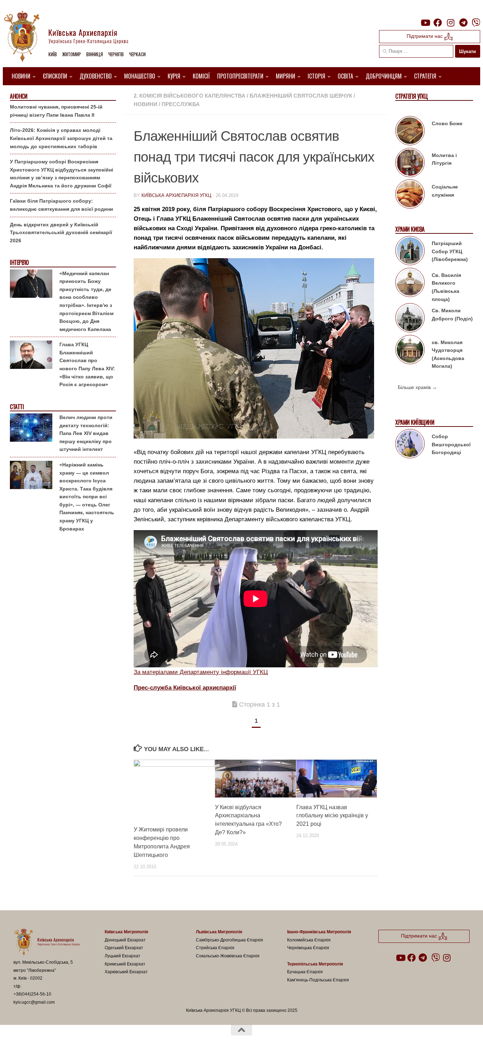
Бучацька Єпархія (305, 971)
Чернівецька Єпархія (308, 947)
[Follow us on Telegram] (463, 22)
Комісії (201, 76)
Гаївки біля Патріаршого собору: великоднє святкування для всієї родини (61, 205)
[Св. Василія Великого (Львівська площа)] (410, 284)
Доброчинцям (384, 76)
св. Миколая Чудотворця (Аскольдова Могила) (448, 354)
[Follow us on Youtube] (425, 22)
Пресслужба (181, 104)
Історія (316, 76)
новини (145, 104)
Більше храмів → (417, 387)
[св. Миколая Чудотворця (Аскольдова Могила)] (410, 351)
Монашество (139, 76)
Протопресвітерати (240, 76)
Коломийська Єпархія (309, 940)
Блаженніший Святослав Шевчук (301, 96)
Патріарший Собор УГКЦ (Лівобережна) (450, 251)
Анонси (18, 96)
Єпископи (55, 76)
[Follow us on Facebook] (437, 22)
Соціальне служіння (445, 191)
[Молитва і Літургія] (410, 164)
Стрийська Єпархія (215, 947)
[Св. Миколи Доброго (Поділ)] (410, 319)
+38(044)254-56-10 (32, 994)
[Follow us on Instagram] (450, 22)
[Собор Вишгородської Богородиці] (410, 445)
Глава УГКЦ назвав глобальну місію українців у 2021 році (332, 815)
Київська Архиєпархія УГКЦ (176, 195)
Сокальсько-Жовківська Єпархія (228, 955)
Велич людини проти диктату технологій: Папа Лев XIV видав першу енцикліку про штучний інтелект (85, 433)
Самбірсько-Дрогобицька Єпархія (229, 940)
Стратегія (425, 76)
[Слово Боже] (410, 132)
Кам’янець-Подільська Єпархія (318, 979)
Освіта (345, 76)
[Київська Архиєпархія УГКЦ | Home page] (72, 37)
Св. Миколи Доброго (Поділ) (452, 314)
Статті (17, 407)
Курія (174, 76)
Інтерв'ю (19, 263)
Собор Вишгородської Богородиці (451, 444)
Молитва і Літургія (444, 159)
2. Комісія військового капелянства (189, 96)
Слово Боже (447, 123)
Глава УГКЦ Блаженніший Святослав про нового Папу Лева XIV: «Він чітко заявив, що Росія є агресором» (87, 364)
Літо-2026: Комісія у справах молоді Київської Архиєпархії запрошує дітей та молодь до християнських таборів (61, 138)
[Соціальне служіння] (410, 195)
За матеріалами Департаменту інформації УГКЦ (201, 672)
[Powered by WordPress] (39, 1041)
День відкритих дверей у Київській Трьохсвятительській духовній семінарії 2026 (61, 232)
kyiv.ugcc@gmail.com (34, 1002)
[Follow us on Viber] (476, 22)
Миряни (285, 76)
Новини (21, 76)
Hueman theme (96, 1041)
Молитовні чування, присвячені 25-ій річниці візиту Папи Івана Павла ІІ (56, 111)
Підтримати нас (425, 36)
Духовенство (96, 76)
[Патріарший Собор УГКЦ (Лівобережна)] (410, 252)
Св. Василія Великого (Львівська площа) (446, 287)
